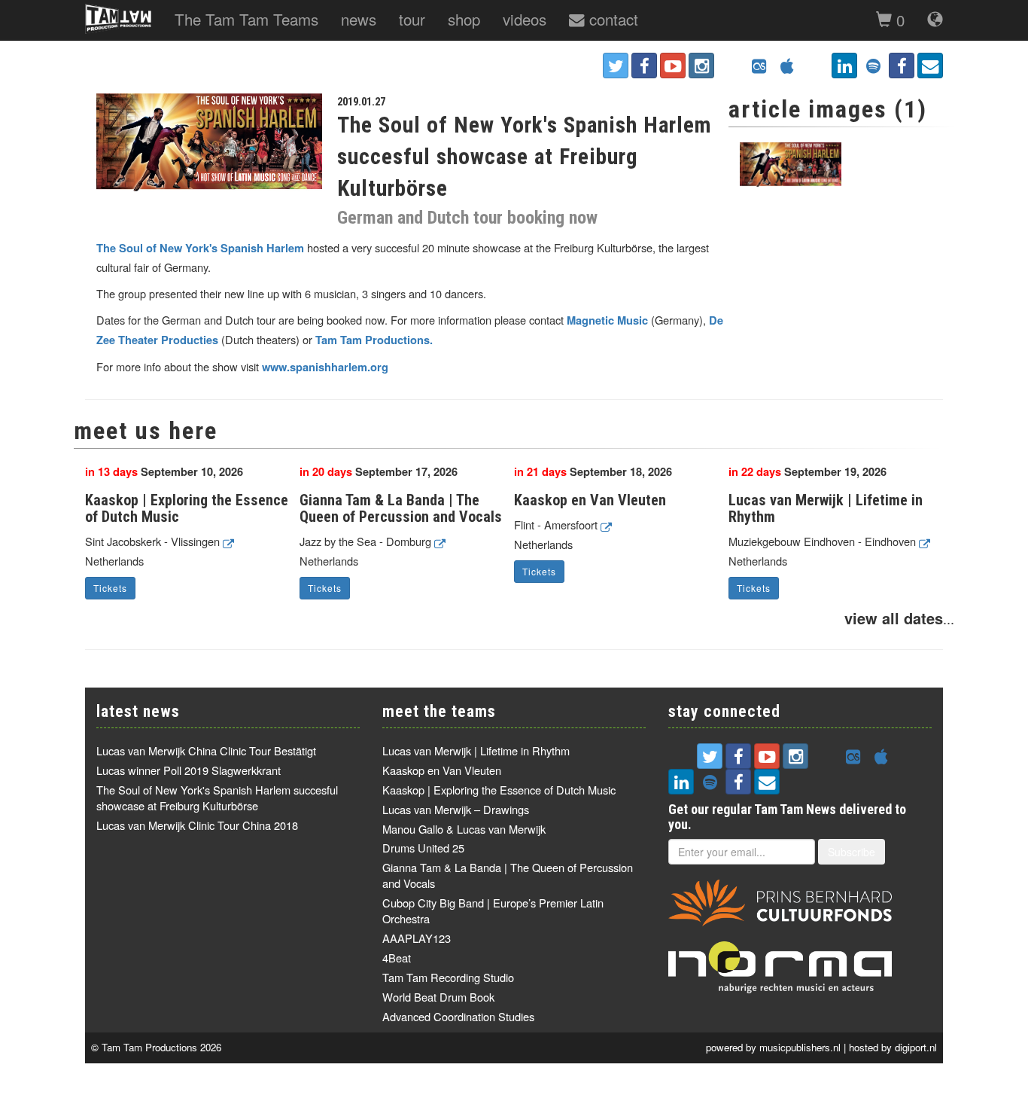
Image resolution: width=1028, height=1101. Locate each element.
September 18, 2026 (593, 472)
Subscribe (851, 851)
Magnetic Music (607, 320)
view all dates (893, 618)
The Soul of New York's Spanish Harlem (200, 248)
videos (524, 19)
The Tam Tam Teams (246, 19)
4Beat (396, 957)
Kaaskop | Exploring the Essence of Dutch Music (186, 508)
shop (464, 19)
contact (611, 19)
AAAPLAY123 (416, 938)
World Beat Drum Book (438, 997)
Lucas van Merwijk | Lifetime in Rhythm (825, 508)
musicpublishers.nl (800, 1047)
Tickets (110, 587)
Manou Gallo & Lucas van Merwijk (464, 829)
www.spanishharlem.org (325, 367)
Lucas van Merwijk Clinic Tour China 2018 (197, 825)
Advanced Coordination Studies (458, 1016)
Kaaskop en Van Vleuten (590, 500)
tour (412, 19)
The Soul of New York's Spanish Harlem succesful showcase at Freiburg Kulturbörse (217, 797)
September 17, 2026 (379, 472)
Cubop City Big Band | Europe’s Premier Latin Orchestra (493, 910)
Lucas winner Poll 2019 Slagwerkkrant (188, 770)
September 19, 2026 (807, 472)
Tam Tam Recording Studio (448, 977)
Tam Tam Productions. (374, 340)
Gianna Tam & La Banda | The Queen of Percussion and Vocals (401, 508)
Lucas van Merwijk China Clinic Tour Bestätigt (206, 750)
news (358, 19)
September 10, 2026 (164, 472)
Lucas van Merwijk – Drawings (455, 809)
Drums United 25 (423, 847)
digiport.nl (916, 1047)
